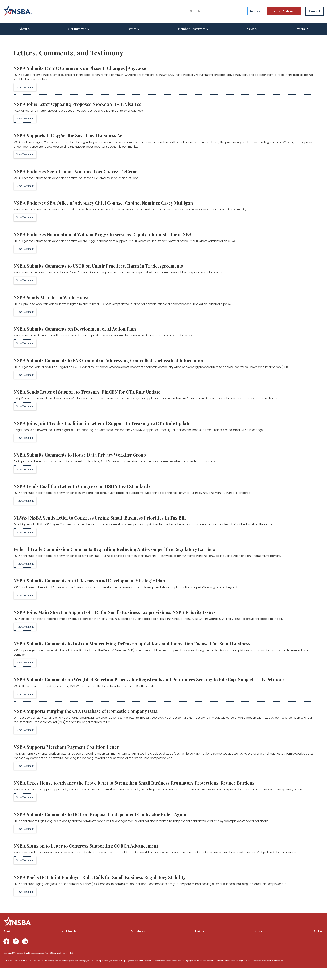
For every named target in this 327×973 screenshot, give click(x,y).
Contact (318, 931)
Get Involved (77, 29)
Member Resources (191, 29)
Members (138, 931)
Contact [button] (314, 11)
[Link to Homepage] (17, 11)
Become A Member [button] (284, 11)
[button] (24, 29)
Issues (132, 29)
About (23, 29)
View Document (25, 87)
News (258, 931)
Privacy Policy (69, 952)
